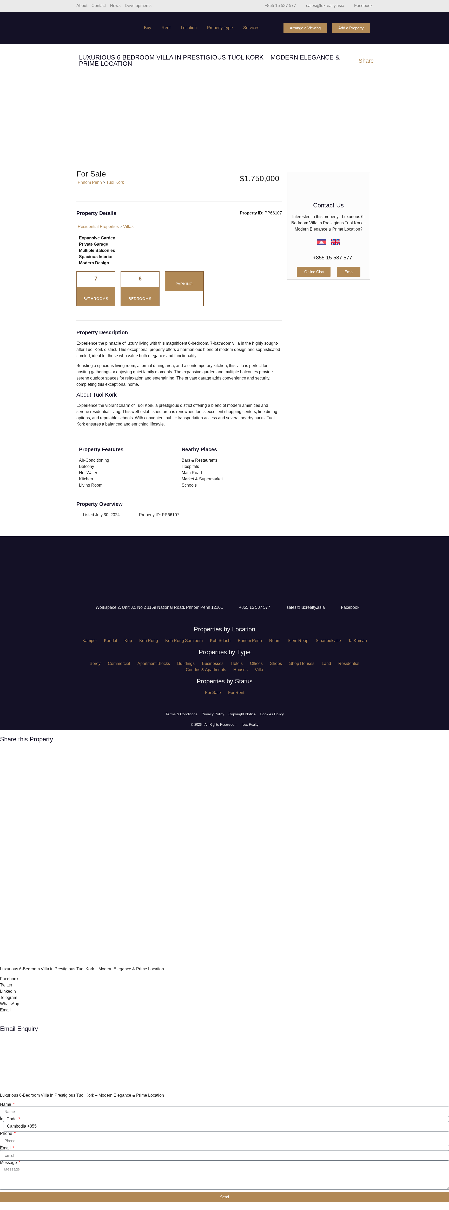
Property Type (220, 27)
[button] (9, 118)
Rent (166, 27)
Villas (128, 226)
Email (6, 1148)
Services (251, 27)
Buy (147, 27)
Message (9, 1163)
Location (189, 27)
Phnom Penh (90, 182)
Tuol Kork (115, 182)
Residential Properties (98, 226)
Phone (6, 1133)
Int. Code (9, 1119)
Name (6, 1104)
